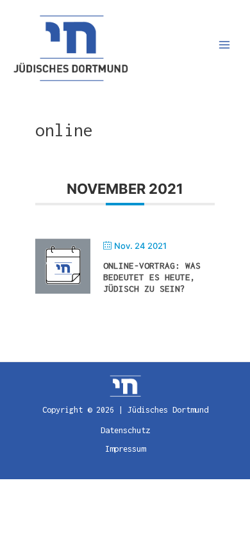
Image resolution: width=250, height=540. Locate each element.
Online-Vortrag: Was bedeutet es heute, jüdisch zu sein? (152, 277)
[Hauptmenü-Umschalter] (225, 45)
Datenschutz (125, 430)
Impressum (125, 449)
